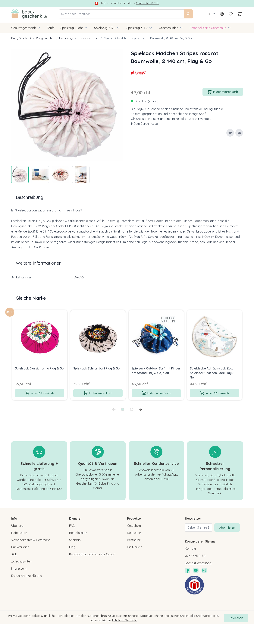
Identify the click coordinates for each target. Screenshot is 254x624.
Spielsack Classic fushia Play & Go (39, 368)
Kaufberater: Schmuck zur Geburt (92, 554)
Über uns (17, 525)
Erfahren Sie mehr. (124, 620)
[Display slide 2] (131, 409)
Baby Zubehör (45, 38)
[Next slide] (140, 409)
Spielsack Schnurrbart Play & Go (96, 368)
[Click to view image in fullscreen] (67, 105)
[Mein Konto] (222, 14)
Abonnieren (227, 527)
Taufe (51, 28)
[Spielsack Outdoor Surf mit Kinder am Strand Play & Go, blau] (156, 337)
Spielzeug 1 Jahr (72, 28)
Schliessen (236, 618)
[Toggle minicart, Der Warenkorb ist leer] (240, 14)
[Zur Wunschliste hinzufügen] (230, 133)
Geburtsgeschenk (23, 28)
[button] (138, 72)
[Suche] (188, 13)
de (209, 14)
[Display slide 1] (122, 409)
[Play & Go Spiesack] (138, 72)
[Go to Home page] (29, 13)
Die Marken (134, 547)
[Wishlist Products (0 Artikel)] (231, 14)
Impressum (19, 568)
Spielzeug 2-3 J (104, 28)
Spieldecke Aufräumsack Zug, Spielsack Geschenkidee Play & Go (212, 372)
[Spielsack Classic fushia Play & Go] (39, 337)
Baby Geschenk (21, 38)
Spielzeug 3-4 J (137, 28)
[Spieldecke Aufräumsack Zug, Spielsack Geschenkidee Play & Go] (214, 337)
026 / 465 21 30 (195, 556)
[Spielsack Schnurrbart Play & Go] (98, 337)
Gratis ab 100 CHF (147, 3)
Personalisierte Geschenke (208, 28)
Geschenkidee (168, 28)
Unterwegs (66, 38)
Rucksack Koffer (88, 38)
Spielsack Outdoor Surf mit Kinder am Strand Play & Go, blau (156, 370)
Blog (72, 547)
